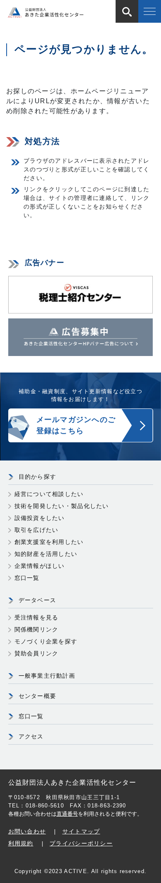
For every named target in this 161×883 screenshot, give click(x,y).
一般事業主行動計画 (47, 675)
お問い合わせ (27, 831)
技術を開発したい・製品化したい (61, 506)
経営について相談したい (49, 494)
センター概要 (38, 696)
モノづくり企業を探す (46, 641)
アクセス (31, 736)
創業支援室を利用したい (49, 542)
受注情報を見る (36, 617)
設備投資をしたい (39, 518)
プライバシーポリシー (81, 843)
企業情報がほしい (39, 566)
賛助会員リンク (36, 653)
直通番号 (67, 814)
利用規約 (20, 843)
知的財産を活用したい (46, 554)
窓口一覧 (27, 577)
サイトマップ (81, 831)
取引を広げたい (36, 530)
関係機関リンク (36, 629)
